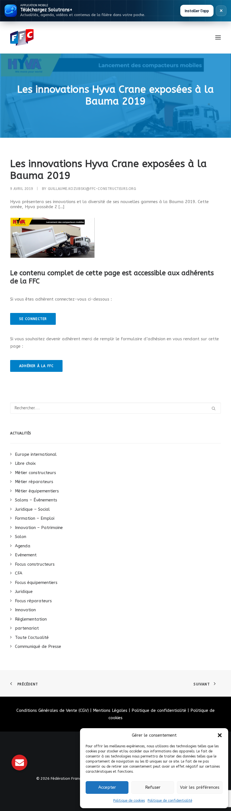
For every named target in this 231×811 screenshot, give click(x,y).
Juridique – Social (32, 509)
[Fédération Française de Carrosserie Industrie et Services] (42, 37)
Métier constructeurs (35, 472)
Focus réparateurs (33, 600)
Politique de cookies (129, 801)
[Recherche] (115, 408)
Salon (20, 536)
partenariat (27, 628)
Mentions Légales (110, 710)
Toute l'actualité (32, 637)
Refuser (153, 787)
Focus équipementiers (36, 582)
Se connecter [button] (33, 319)
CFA (18, 573)
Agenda (22, 545)
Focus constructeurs (35, 564)
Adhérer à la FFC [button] (36, 366)
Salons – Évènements (36, 500)
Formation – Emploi (34, 518)
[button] (220, 735)
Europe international (36, 454)
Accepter (107, 787)
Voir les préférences (199, 787)
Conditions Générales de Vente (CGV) (52, 710)
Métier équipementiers (37, 491)
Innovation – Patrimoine (39, 527)
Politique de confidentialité (170, 801)
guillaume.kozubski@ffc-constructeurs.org (92, 189)
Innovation (25, 609)
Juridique (24, 591)
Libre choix (25, 463)
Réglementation (31, 619)
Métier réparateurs (34, 481)
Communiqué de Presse (38, 646)
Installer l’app (197, 11)
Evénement (26, 554)
